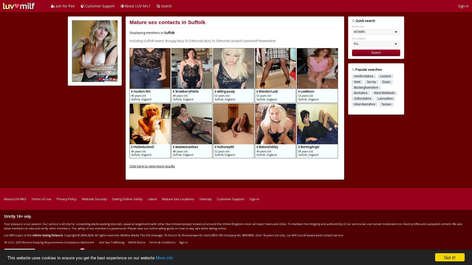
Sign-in (463, 6)
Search (166, 6)
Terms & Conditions (162, 242)
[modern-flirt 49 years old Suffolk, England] (150, 50)
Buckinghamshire (366, 88)
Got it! (450, 257)
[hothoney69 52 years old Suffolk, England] (234, 106)
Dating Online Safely (127, 199)
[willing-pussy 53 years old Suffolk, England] (234, 50)
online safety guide (161, 228)
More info (164, 257)
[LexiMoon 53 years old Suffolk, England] (317, 50)
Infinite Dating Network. (47, 235)
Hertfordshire (363, 76)
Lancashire (385, 99)
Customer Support (99, 6)
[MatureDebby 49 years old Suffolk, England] (276, 106)
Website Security (94, 199)
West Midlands (384, 93)
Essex (386, 82)
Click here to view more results (152, 166)
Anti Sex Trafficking (111, 242)
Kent (357, 82)
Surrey (371, 82)
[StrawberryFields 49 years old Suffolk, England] (192, 50)
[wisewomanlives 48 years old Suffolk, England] (192, 106)
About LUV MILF (137, 6)
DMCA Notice (136, 242)
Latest (152, 199)
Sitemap (205, 199)
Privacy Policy (67, 199)
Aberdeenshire (364, 104)
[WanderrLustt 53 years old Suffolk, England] (276, 50)
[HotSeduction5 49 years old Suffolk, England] (150, 106)
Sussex (386, 104)
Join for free (65, 6)
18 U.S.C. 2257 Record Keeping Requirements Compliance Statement (49, 242)
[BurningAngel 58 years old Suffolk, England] (317, 106)
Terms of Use (41, 199)
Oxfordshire (362, 99)
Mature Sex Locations (178, 199)
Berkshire (361, 93)
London (385, 76)
